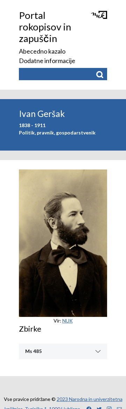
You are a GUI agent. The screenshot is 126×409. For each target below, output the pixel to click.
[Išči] (99, 74)
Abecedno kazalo (42, 51)
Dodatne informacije (47, 60)
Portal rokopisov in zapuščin (45, 26)
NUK (67, 321)
